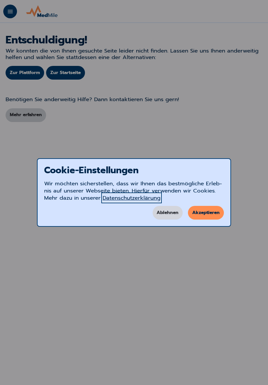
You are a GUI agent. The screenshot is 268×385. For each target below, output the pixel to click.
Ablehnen (167, 212)
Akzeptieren (206, 212)
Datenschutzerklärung (131, 198)
